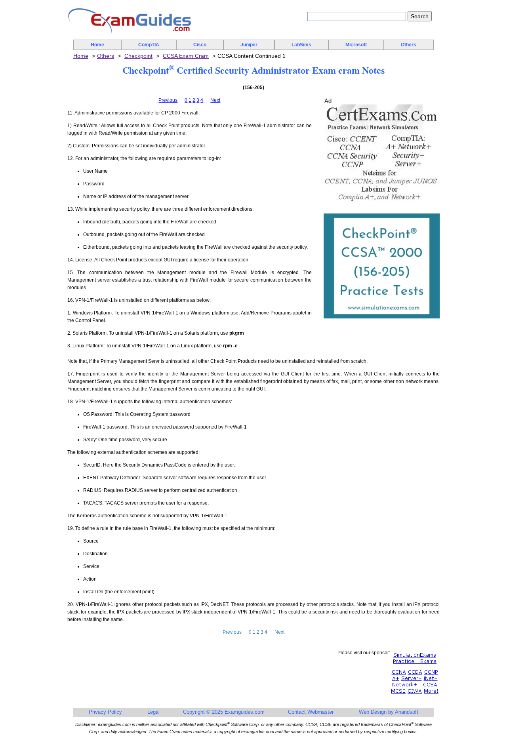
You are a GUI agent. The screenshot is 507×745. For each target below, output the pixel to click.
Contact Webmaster (311, 712)
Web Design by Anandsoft (388, 712)
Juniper (248, 45)
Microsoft (356, 45)
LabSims (301, 45)
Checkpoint (138, 56)
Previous (167, 100)
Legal (153, 712)
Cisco (199, 45)
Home (97, 45)
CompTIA (148, 45)
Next (215, 100)
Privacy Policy (105, 712)
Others (408, 45)
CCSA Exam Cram (186, 56)
